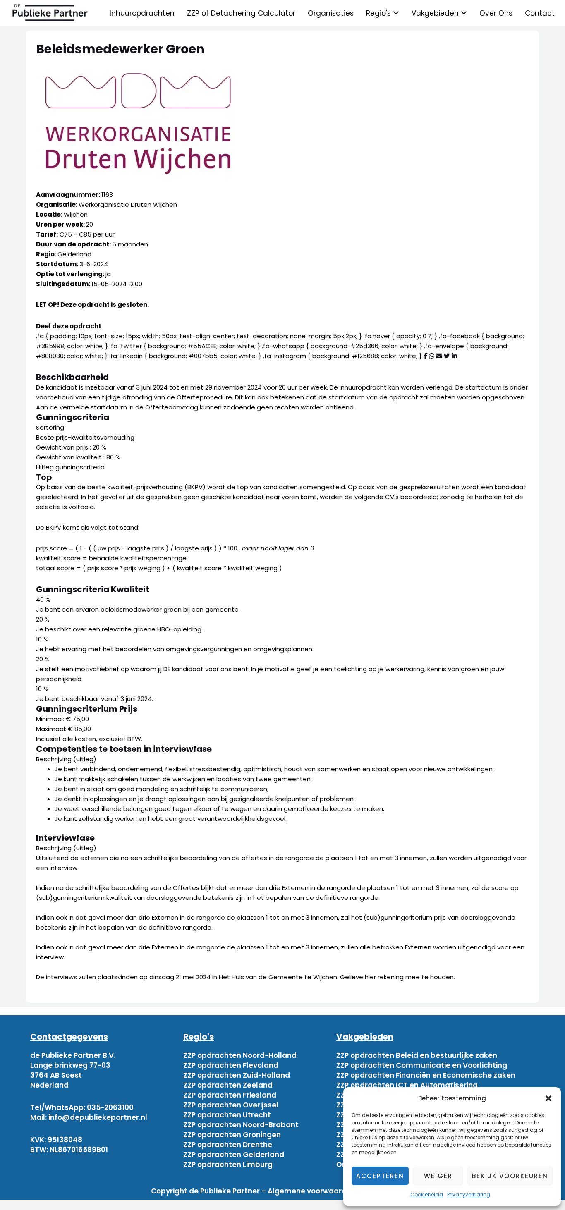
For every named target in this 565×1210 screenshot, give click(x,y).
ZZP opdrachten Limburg (228, 1164)
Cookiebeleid (426, 1194)
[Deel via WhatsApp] (431, 356)
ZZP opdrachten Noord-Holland (240, 1055)
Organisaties (331, 13)
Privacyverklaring (468, 1194)
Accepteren (380, 1176)
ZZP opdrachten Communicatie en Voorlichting (421, 1065)
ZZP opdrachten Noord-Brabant (241, 1125)
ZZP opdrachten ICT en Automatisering (407, 1085)
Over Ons (495, 13)
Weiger (438, 1176)
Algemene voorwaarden (312, 1191)
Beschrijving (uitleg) (66, 759)
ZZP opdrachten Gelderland (233, 1155)
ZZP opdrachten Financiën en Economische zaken (425, 1075)
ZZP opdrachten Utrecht (227, 1115)
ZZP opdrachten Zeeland (228, 1085)
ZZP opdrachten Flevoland (230, 1065)
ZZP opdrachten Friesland (229, 1095)
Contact (540, 13)
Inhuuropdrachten (142, 13)
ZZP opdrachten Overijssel (230, 1105)
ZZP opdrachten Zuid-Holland (236, 1075)
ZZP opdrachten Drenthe (227, 1145)
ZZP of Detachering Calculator (241, 13)
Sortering (50, 427)
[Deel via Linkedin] (454, 356)
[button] (548, 1098)
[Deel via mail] (439, 356)
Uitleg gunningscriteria (70, 467)
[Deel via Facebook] (425, 356)
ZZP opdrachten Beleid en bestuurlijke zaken (416, 1055)
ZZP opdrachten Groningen (232, 1135)
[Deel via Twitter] (447, 356)
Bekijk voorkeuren (510, 1176)
